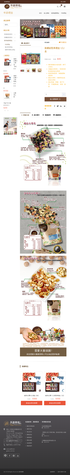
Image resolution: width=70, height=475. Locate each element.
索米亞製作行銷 (62, 472)
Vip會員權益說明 (46, 426)
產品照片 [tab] (26, 43)
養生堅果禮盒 (9, 47)
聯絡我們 (29, 446)
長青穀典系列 (8, 34)
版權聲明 (52, 472)
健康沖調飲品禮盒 (10, 50)
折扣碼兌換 (7, 1)
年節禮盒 (63, 13)
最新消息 (29, 429)
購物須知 (29, 434)
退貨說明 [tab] (48, 115)
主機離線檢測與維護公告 (49, 440)
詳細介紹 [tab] (26, 115)
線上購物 (46, 13)
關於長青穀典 (30, 426)
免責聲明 (29, 443)
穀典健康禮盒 (55, 13)
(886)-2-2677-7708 (14, 445)
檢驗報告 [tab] (58, 115)
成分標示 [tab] (37, 115)
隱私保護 (29, 440)
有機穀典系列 (8, 37)
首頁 (40, 13)
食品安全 (29, 432)
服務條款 (29, 437)
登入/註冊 (63, 1)
